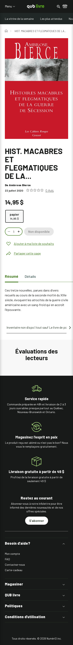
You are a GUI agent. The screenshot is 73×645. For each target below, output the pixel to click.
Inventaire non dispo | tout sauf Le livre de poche (39, 327)
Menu (8, 6)
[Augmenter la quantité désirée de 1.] (19, 231)
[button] (36, 543)
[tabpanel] (36, 300)
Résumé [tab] (11, 276)
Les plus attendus (51, 18)
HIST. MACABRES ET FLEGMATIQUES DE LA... (40, 31)
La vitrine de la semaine (19, 18)
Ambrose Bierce (20, 185)
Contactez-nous (15, 564)
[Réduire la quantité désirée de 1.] (8, 231)
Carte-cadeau (13, 570)
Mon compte (12, 553)
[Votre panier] (65, 6)
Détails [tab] (30, 276)
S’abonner (36, 520)
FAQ (7, 559)
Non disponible (39, 231)
